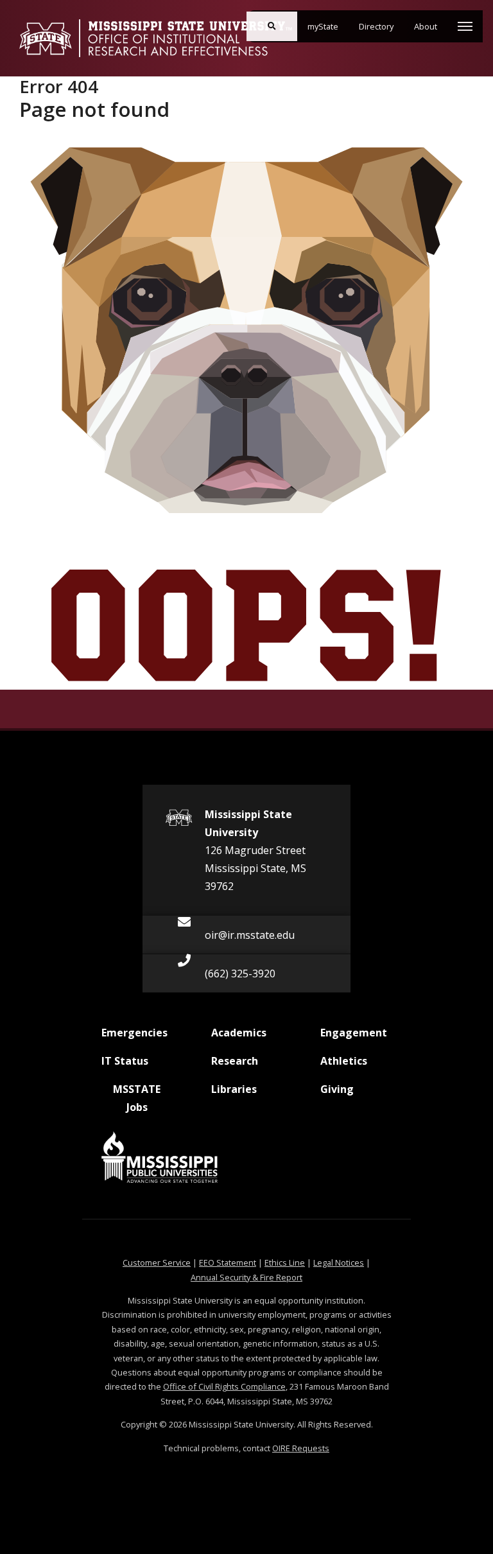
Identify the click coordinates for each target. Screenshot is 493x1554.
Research (240, 1060)
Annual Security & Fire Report (246, 1277)
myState (328, 26)
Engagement (353, 1032)
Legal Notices (338, 1262)
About (430, 26)
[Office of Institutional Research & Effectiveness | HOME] (155, 38)
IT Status (130, 1060)
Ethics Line (284, 1262)
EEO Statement (227, 1262)
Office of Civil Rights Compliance (224, 1386)
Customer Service (157, 1262)
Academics (240, 1032)
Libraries (240, 1088)
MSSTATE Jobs (130, 1097)
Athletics (349, 1060)
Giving (349, 1088)
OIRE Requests (300, 1448)
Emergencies (134, 1032)
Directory (381, 26)
